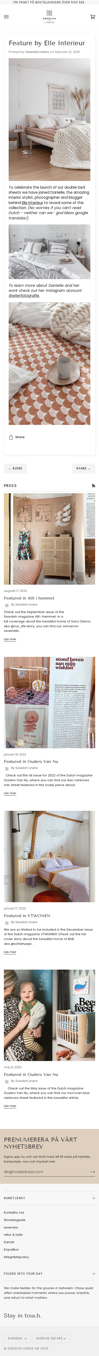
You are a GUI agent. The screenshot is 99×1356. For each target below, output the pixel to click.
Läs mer (10, 639)
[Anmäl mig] (88, 1172)
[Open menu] (11, 17)
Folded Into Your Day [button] (23, 1274)
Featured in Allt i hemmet (29, 598)
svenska (16, 1338)
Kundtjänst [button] (14, 1198)
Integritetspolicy (16, 1257)
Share (20, 437)
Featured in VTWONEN (27, 915)
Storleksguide (14, 1220)
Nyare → (83, 468)
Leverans (11, 1227)
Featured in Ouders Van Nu (31, 761)
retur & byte (13, 1234)
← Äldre (15, 468)
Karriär (9, 1242)
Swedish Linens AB (23, 1348)
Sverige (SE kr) (49, 1338)
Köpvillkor (11, 1249)
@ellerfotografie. (24, 295)
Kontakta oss (14, 1212)
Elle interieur (32, 202)
